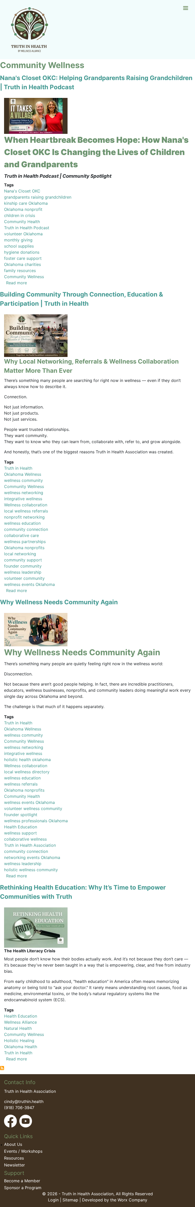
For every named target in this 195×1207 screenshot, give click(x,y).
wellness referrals (21, 784)
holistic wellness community (31, 869)
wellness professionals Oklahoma (36, 820)
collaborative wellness (25, 839)
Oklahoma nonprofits (24, 547)
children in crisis (19, 215)
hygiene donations (21, 252)
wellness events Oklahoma (29, 584)
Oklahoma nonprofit (23, 209)
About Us (13, 1144)
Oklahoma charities (22, 264)
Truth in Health (18, 468)
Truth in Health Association (30, 845)
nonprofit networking (24, 517)
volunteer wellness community (33, 808)
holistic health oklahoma (27, 759)
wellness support (20, 833)
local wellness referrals (26, 510)
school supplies (19, 246)
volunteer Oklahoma (23, 233)
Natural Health (18, 1028)
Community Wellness (24, 276)
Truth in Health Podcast (26, 227)
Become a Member (22, 1180)
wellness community (23, 480)
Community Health (22, 221)
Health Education (20, 826)
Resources (14, 1158)
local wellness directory (27, 771)
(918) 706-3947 (19, 1107)
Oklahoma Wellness (22, 474)
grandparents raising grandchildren (37, 197)
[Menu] (185, 8)
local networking (20, 553)
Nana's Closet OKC (22, 191)
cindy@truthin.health (23, 1101)
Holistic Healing (19, 1040)
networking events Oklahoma (32, 857)
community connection (26, 529)
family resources (20, 270)
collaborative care (21, 535)
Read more (16, 282)
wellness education (22, 523)
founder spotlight (20, 814)
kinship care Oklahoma (26, 203)
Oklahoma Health (20, 1046)
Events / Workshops (23, 1151)
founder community (23, 566)
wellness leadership (22, 572)
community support (23, 559)
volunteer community (24, 578)
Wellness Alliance (20, 1022)
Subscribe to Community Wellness (2, 1068)
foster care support (23, 258)
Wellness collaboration (25, 504)
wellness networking (23, 492)
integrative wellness (23, 498)
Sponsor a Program (22, 1187)
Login (53, 1199)
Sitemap (70, 1199)
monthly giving (18, 239)
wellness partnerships (25, 541)
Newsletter (14, 1164)
